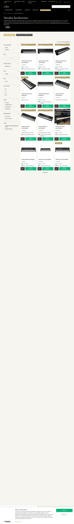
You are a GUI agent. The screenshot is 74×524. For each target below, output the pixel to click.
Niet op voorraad (8, 118)
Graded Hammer (8, 104)
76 (5, 93)
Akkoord (64, 510)
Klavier (5, 99)
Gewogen (7, 102)
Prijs (5, 54)
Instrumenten (9, 10)
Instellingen (63, 514)
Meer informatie (30, 73)
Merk (5, 71)
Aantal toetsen (7, 86)
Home (5, 13)
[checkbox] (4, 47)
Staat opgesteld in (7, 44)
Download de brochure (24, 35)
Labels (5, 123)
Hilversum (7, 49)
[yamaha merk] (7, 27)
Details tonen (18, 521)
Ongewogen (7, 108)
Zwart (6, 81)
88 (5, 95)
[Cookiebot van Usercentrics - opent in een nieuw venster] (7, 522)
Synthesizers (7, 66)
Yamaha (62, 20)
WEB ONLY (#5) (8, 129)
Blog (57, 2)
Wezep (6, 47)
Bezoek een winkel (34, 23)
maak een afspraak (44, 23)
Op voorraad (7, 116)
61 (5, 88)
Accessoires (19, 10)
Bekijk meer (45, 172)
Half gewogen (8, 106)
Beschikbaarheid (7, 113)
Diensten (27, 10)
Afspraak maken (45, 10)
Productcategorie (7, 63)
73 (5, 91)
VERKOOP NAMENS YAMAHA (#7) (11, 126)
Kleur (5, 78)
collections (10, 13)
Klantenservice (67, 2)
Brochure (35, 10)
